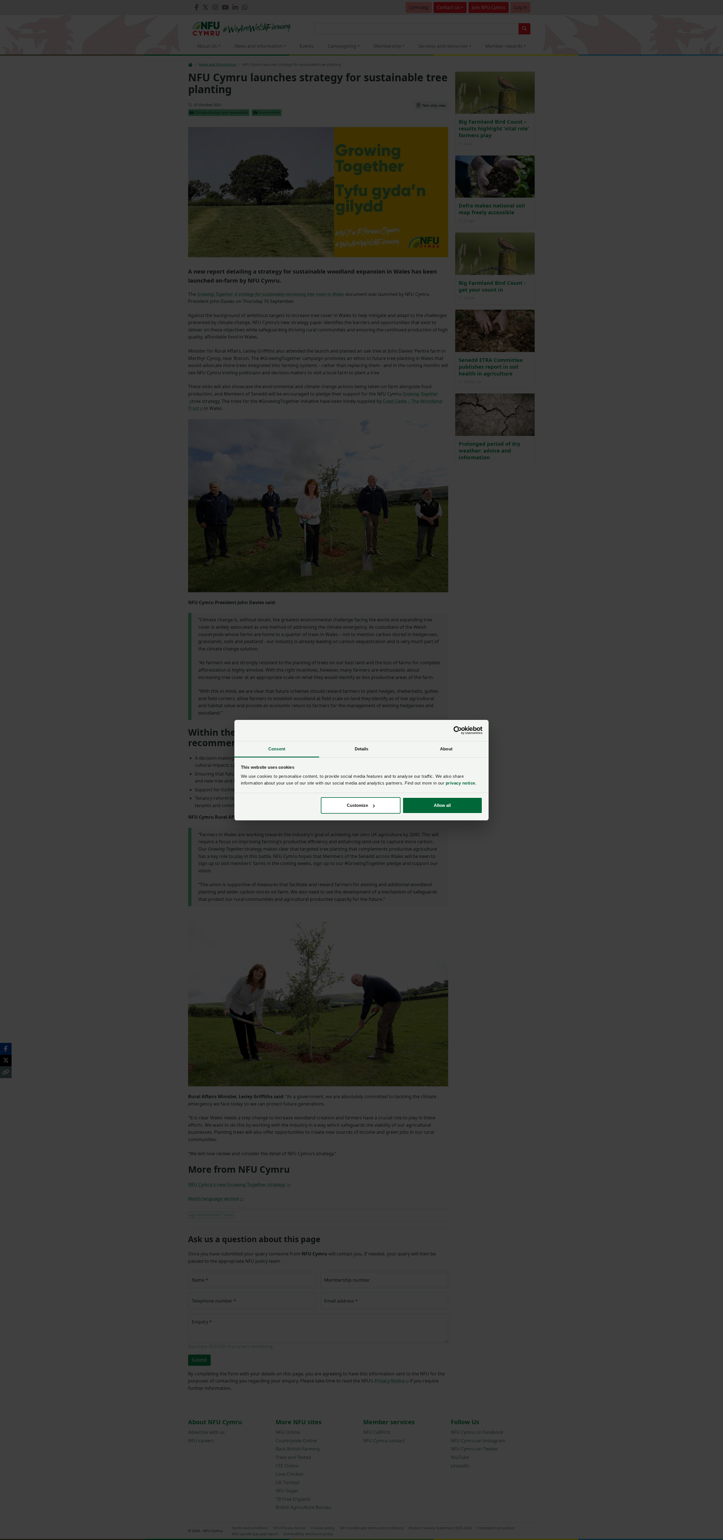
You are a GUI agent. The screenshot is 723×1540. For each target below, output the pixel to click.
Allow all (442, 805)
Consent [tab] (276, 748)
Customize (357, 805)
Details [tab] (362, 748)
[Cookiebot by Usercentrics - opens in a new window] (457, 730)
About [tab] (446, 748)
